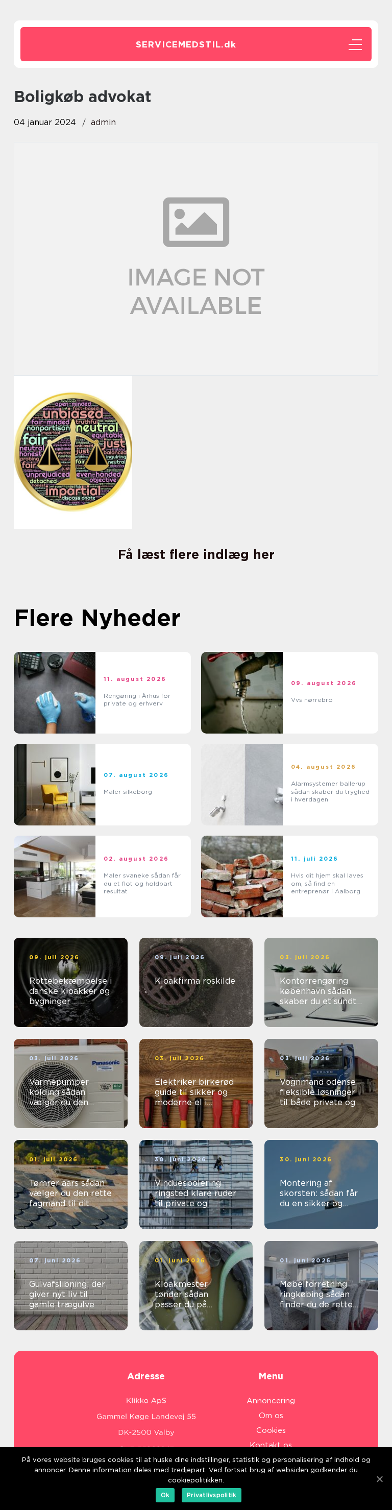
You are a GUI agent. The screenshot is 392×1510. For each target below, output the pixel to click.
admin (103, 122)
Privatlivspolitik (211, 1495)
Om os (271, 1415)
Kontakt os (271, 1445)
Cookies (271, 1430)
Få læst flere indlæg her (196, 554)
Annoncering (271, 1400)
